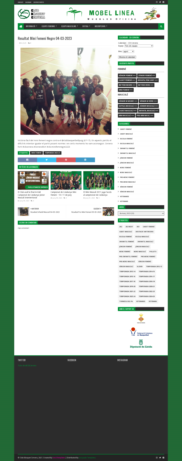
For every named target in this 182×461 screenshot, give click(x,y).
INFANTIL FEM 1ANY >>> (148, 80)
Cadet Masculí (126, 134)
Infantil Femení (127, 148)
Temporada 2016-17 (147, 276)
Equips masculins (68, 26)
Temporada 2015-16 (127, 276)
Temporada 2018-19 (147, 281)
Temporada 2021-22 (127, 291)
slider (139, 266)
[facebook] (163, 2)
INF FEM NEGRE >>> (127, 85)
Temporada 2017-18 (127, 281)
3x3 (138, 227)
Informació (30, 26)
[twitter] (160, 2)
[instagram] (156, 2)
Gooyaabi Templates (87, 458)
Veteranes (124, 196)
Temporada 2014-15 (147, 271)
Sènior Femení (126, 187)
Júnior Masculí (127, 163)
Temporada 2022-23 (52, 153)
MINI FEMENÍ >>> (126, 90)
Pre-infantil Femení (128, 257)
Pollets (152, 252)
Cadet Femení (126, 129)
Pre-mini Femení (127, 177)
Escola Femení (126, 139)
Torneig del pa (126, 301)
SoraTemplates (59, 458)
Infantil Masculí (128, 153)
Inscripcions (100, 26)
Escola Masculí (127, 144)
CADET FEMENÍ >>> (127, 80)
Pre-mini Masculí (128, 182)
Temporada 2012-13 (154, 266)
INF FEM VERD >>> (145, 85)
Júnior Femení (126, 158)
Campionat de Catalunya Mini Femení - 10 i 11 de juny (63, 193)
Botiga (85, 26)
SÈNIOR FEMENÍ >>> (127, 76)
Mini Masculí (126, 172)
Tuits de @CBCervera (27, 365)
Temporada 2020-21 (147, 286)
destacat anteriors (144, 232)
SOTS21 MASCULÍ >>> (128, 106)
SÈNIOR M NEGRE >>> (128, 101)
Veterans (124, 201)
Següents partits (38, 2)
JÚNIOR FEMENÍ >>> (146, 76)
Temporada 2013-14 (127, 271)
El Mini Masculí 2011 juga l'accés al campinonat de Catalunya (97, 193)
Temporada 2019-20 (127, 286)
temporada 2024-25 (147, 296)
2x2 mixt (129, 227)
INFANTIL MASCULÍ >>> (148, 111)
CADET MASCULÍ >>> (127, 111)
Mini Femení (36, 153)
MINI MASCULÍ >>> (126, 116)
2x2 (120, 227)
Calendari (28, 2)
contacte (20, 2)
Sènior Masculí (127, 192)
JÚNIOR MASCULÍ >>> (149, 106)
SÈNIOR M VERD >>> (148, 101)
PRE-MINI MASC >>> (145, 116)
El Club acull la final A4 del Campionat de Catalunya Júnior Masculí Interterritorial (31, 195)
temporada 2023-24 (127, 296)
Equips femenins (48, 26)
